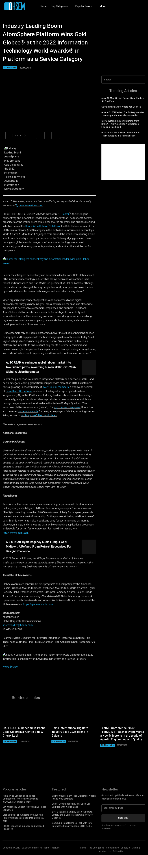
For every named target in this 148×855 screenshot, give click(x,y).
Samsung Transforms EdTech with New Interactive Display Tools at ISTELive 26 (72, 824)
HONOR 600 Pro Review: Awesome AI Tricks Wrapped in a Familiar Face (120, 134)
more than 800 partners (19, 391)
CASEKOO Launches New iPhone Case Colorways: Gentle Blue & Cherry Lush (24, 732)
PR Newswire (10, 67)
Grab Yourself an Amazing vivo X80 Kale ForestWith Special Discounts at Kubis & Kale (23, 818)
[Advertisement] (123, 162)
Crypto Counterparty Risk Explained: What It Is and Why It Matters (74, 797)
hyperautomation (26, 205)
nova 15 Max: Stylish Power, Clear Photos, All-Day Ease (122, 100)
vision (39, 205)
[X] (141, 6)
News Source (10, 667)
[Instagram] (135, 6)
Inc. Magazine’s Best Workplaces (39, 415)
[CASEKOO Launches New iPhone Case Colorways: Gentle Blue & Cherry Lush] (25, 713)
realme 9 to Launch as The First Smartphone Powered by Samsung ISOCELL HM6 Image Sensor (20, 799)
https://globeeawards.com (38, 604)
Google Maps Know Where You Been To (121, 106)
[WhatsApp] (56, 135)
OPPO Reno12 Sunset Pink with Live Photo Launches (24, 808)
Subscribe (123, 818)
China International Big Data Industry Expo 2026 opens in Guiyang (69, 732)
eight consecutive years (67, 407)
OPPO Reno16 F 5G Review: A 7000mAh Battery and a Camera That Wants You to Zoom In (72, 815)
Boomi (65, 214)
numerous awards (28, 411)
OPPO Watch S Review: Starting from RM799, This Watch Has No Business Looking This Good (120, 124)
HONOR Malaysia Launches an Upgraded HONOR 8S (23, 827)
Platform (55, 226)
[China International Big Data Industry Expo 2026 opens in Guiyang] (74, 713)
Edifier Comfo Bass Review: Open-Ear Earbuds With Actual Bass (71, 805)
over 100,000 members (56, 387)
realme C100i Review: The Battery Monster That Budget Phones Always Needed (122, 114)
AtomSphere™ (41, 226)
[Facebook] (129, 6)
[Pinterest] (48, 135)
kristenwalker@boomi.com (18, 625)
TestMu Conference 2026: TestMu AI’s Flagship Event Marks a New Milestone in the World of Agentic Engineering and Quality (122, 733)
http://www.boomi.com (16, 533)
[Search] (141, 80)
